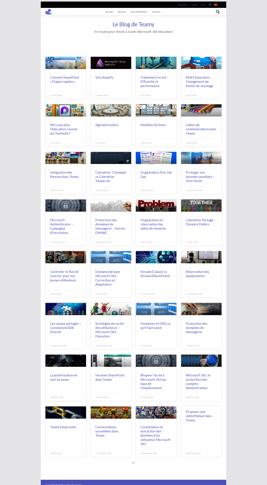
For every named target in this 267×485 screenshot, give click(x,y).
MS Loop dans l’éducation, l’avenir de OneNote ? (64, 129)
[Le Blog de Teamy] (48, 12)
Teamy (194, 4)
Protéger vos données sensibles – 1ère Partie (200, 176)
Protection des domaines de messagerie (196, 327)
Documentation (139, 12)
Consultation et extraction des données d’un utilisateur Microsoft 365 (155, 435)
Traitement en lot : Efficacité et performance (153, 81)
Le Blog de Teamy (133, 24)
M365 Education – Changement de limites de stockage (199, 81)
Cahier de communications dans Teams (201, 129)
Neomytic (183, 4)
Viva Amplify (104, 77)
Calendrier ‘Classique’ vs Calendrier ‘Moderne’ (111, 176)
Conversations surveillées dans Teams (106, 431)
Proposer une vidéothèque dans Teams (199, 416)
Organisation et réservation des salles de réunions (153, 224)
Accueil (109, 12)
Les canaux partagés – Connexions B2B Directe (65, 327)
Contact (156, 12)
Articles (122, 12)
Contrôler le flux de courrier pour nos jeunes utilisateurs (64, 276)
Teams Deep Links (63, 427)
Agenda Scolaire (107, 125)
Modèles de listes (153, 125)
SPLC (203, 4)
